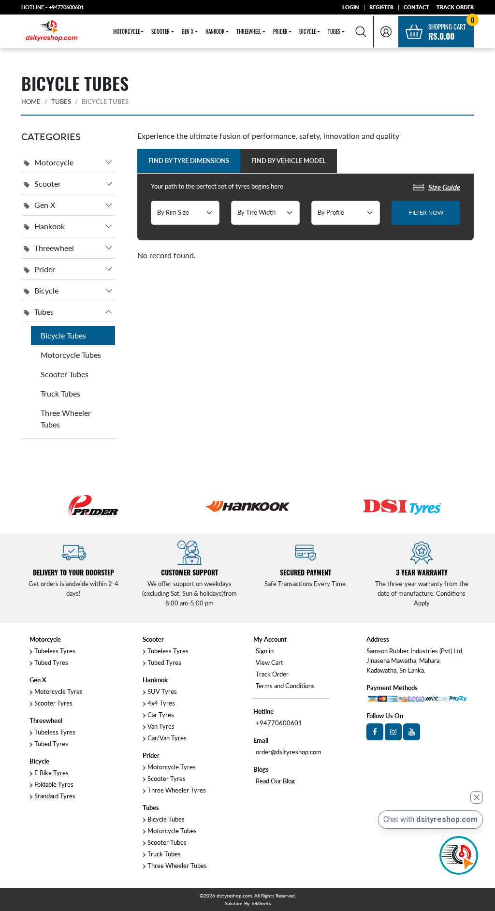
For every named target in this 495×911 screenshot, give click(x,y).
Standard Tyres (54, 796)
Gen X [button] (187, 31)
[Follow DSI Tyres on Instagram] (393, 731)
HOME (31, 101)
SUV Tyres (161, 691)
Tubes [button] (334, 31)
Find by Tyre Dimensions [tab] (188, 160)
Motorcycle (53, 162)
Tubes (61, 101)
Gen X (44, 204)
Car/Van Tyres (166, 738)
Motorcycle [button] (126, 31)
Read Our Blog (275, 781)
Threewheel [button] (248, 31)
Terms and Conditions (285, 686)
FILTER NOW (426, 212)
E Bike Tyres (51, 773)
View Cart (269, 662)
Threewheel (54, 247)
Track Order (272, 674)
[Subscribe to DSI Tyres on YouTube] (411, 731)
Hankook (49, 226)
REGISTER (381, 7)
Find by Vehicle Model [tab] (288, 160)
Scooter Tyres (53, 703)
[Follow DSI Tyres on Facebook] (374, 731)
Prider (44, 269)
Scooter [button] (160, 31)
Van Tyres (160, 726)
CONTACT (416, 7)
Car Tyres (160, 715)
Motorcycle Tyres (58, 691)
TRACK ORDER (455, 7)
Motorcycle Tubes (71, 354)
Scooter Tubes (64, 374)
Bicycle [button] (307, 31)
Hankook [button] (214, 31)
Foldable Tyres (53, 784)
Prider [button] (280, 31)
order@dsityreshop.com (288, 752)
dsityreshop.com (234, 895)
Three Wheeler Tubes (66, 418)
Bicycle (46, 290)
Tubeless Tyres (54, 651)
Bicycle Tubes (63, 335)
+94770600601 (66, 7)
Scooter (47, 183)
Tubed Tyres (50, 662)
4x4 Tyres (160, 703)
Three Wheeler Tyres (176, 790)
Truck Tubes (60, 393)
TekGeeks (261, 903)
